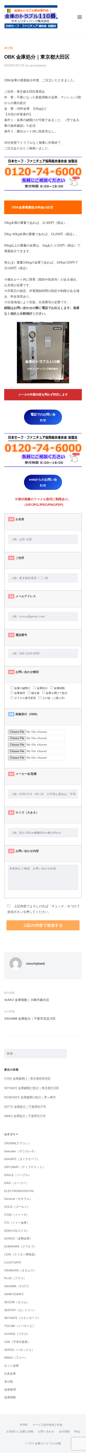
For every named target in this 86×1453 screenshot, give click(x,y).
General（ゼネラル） (18, 1198)
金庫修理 (10, 1389)
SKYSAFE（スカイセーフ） (22, 1318)
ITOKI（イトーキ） (16, 1214)
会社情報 (64, 1431)
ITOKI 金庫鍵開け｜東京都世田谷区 (27, 1078)
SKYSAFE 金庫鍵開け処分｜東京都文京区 (31, 1088)
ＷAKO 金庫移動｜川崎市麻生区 (26, 1000)
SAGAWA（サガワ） (17, 1286)
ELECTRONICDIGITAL (19, 1191)
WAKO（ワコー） (15, 1357)
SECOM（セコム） (16, 1302)
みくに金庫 (11, 1365)
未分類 (8, 48)
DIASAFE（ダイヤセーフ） (22, 1159)
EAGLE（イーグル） (17, 1175)
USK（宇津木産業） (17, 1342)
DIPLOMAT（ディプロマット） (24, 1167)
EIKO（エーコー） (16, 1183)
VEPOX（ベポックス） (19, 1349)
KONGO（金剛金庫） (18, 1238)
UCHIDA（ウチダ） (17, 1334)
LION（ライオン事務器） (20, 1254)
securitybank (37, 65)
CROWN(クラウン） (17, 1143)
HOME (24, 1424)
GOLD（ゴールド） (17, 1206)
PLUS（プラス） (15, 1278)
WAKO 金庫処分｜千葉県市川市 (25, 1116)
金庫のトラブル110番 (48, 1443)
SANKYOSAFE (14, 1294)
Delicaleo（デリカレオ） (20, 1151)
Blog (77, 1431)
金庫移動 (10, 1397)
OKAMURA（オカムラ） (20, 1270)
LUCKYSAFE (12, 1262)
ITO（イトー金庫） (17, 1222)
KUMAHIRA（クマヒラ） (20, 1246)
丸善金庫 (10, 1373)
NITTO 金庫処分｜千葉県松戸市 (25, 1106)
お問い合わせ (46, 1431)
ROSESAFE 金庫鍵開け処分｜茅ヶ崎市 (30, 1097)
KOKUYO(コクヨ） (16, 1230)
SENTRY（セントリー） (20, 1310)
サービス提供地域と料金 (47, 1424)
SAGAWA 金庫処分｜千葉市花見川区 (30, 1018)
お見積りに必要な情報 (19, 1431)
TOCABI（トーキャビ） (19, 1326)
